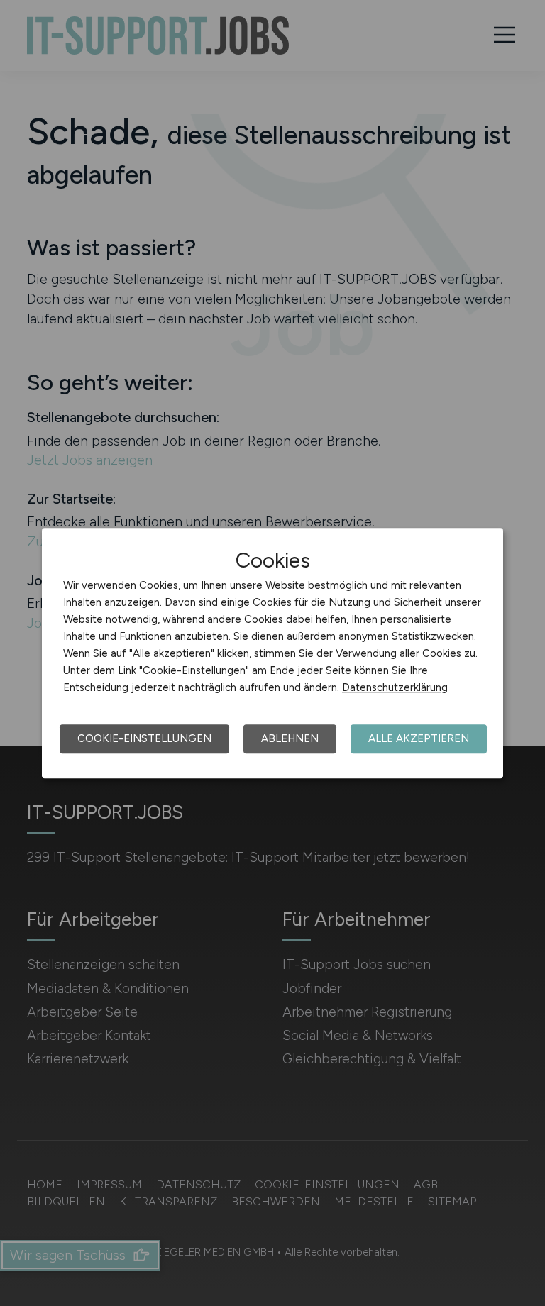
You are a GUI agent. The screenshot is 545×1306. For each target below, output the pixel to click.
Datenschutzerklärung (395, 687)
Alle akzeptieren (418, 738)
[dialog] (272, 653)
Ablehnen (290, 738)
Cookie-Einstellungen (144, 738)
